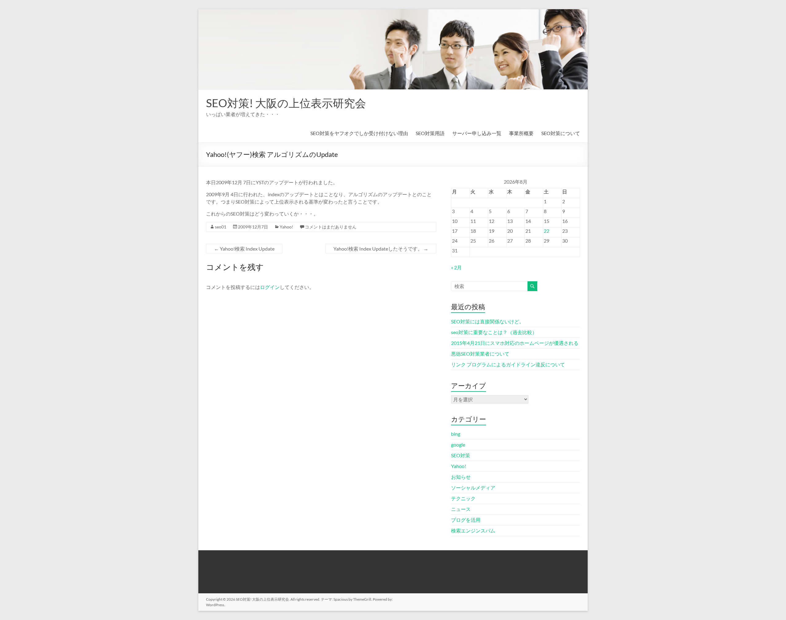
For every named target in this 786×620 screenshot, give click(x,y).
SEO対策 (460, 455)
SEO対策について (560, 133)
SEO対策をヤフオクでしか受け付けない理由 (359, 133)
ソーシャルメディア (473, 487)
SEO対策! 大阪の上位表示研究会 (286, 103)
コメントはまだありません (330, 226)
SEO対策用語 (430, 133)
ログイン (270, 287)
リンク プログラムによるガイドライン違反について (508, 364)
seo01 (220, 226)
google (458, 444)
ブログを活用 (466, 520)
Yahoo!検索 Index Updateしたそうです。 (380, 249)
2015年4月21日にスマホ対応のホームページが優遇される (514, 343)
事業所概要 (521, 133)
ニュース (461, 509)
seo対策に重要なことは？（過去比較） (494, 332)
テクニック (463, 498)
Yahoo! (286, 226)
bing (455, 434)
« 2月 (456, 267)
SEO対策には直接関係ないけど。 (487, 321)
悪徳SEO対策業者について (480, 354)
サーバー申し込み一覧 (476, 133)
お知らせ (461, 477)
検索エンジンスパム (473, 530)
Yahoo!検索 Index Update (244, 249)
